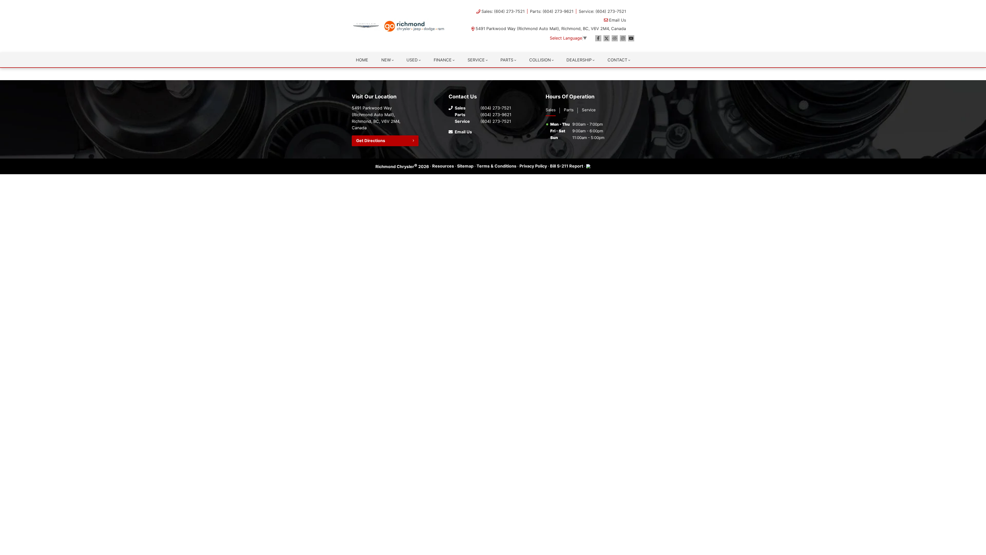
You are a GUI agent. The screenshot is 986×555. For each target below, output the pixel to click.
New (386, 59)
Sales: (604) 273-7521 (503, 11)
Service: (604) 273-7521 (602, 11)
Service (476, 59)
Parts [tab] (569, 109)
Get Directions (370, 140)
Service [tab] (589, 109)
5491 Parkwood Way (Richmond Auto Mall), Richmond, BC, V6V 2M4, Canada (551, 28)
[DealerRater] (615, 38)
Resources (443, 166)
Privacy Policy (533, 166)
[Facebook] (598, 38)
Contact (617, 59)
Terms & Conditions (496, 166)
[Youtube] (631, 38)
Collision (540, 59)
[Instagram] (623, 38)
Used (412, 59)
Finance (443, 59)
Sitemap (465, 166)
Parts (506, 59)
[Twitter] (606, 38)
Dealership (579, 59)
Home (362, 59)
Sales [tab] (551, 109)
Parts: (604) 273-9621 (551, 11)
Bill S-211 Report (566, 166)
